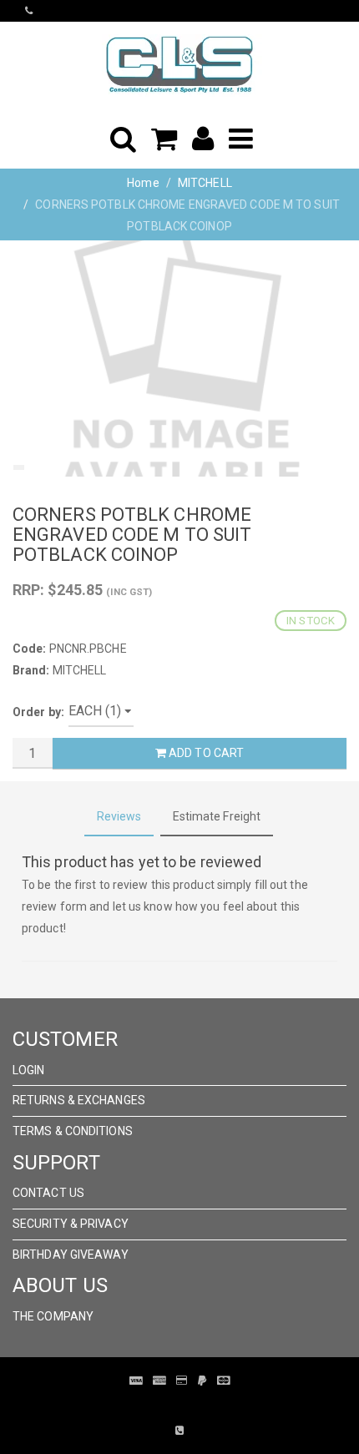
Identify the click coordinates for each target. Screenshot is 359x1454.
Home (143, 182)
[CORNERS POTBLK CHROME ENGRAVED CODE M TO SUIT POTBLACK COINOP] (179, 358)
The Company (53, 1316)
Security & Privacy (71, 1223)
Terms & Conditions (73, 1131)
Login (29, 1070)
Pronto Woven (167, 1405)
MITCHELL (205, 182)
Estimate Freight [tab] (217, 816)
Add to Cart (205, 753)
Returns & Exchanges (79, 1100)
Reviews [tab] (119, 816)
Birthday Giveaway (71, 1254)
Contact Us (48, 1192)
